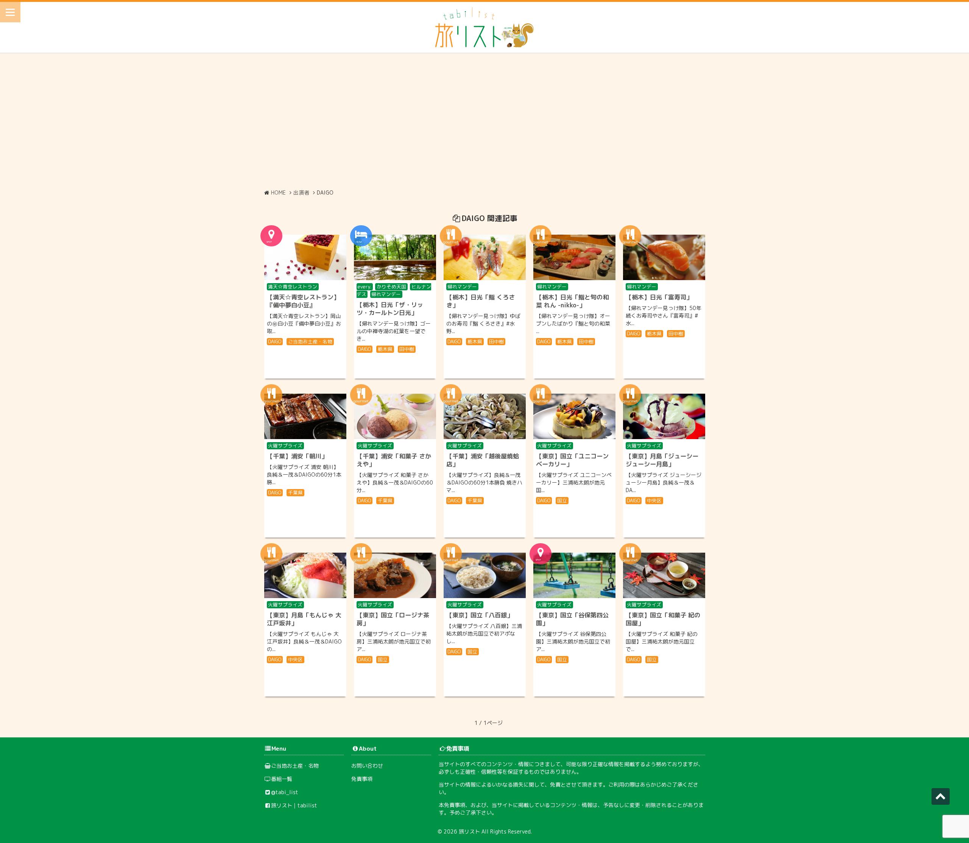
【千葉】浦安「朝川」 (297, 456)
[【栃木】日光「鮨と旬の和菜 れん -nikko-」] (574, 257)
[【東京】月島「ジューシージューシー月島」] (664, 416)
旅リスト (469, 831)
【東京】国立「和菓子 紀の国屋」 (663, 619)
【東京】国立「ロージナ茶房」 (393, 619)
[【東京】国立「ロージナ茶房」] (395, 575)
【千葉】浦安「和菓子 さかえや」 (394, 460)
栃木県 (385, 349)
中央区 (654, 500)
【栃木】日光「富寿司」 (659, 297)
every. (364, 286)
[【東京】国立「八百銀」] (485, 575)
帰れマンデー (386, 294)
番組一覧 (281, 778)
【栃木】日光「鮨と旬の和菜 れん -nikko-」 (572, 301)
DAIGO (274, 341)
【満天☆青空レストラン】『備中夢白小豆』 (303, 301)
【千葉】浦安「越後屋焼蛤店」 (482, 460)
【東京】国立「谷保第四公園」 (572, 619)
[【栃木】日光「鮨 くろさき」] (485, 257)
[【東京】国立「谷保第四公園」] (574, 575)
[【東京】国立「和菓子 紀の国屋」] (664, 575)
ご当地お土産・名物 (310, 341)
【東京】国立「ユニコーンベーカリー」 (572, 460)
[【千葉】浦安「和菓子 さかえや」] (395, 416)
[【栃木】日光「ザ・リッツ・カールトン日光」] (395, 257)
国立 (562, 500)
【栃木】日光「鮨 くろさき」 (480, 301)
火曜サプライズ (285, 445)
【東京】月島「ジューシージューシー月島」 (662, 460)
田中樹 (406, 349)
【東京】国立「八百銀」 (479, 615)
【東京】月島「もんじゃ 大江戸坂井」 (304, 619)
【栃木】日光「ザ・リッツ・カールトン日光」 (390, 309)
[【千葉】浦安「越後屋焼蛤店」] (485, 416)
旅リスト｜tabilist (294, 805)
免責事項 (361, 778)
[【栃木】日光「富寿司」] (664, 257)
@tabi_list (284, 792)
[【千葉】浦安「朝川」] (305, 416)
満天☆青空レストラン (292, 286)
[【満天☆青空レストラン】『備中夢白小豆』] (305, 257)
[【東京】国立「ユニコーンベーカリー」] (574, 416)
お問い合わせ (367, 765)
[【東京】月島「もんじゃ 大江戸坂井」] (305, 575)
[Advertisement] (484, 121)
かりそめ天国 (391, 286)
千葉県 (295, 492)
